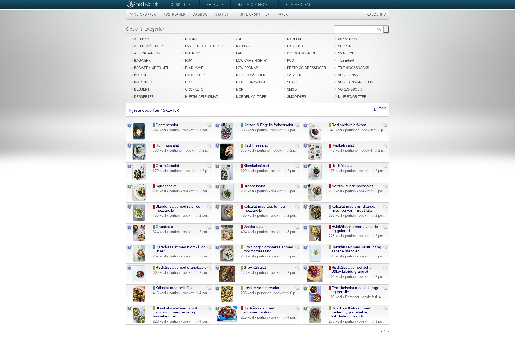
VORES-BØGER (350, 89)
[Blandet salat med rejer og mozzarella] (139, 220)
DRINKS (191, 39)
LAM (239, 53)
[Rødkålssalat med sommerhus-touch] (227, 321)
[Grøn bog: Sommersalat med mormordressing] (226, 261)
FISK (188, 60)
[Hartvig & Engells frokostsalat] (227, 138)
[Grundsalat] (139, 240)
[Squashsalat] (139, 199)
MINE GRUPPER (143, 14)
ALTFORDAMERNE (148, 53)
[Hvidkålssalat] (315, 159)
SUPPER (344, 46)
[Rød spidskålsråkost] (315, 138)
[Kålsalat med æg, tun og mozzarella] (227, 220)
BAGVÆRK (142, 60)
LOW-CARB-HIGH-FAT (252, 60)
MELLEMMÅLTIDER (251, 75)
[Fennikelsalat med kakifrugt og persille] (315, 301)
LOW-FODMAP (247, 68)
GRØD (190, 82)
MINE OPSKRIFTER (254, 14)
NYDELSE (294, 39)
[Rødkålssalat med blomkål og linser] (139, 261)
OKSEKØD (295, 46)
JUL (239, 39)
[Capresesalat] (139, 138)
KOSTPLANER (174, 14)
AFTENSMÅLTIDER (148, 46)
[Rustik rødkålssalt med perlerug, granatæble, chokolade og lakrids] (315, 322)
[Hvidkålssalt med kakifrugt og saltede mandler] (315, 261)
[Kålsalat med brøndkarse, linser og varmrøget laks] (315, 220)
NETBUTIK (215, 4)
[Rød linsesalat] (227, 159)
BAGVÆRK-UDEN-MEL (151, 68)
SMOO (292, 89)
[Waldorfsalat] (227, 240)
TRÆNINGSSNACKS (353, 68)
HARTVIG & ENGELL (254, 4)
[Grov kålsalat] (227, 281)
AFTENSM (141, 39)
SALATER (294, 75)
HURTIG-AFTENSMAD (201, 97)
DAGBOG (200, 14)
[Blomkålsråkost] (227, 179)
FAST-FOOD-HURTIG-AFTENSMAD (206, 46)
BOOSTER (142, 75)
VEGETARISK (348, 75)
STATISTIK (223, 14)
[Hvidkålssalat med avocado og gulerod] (315, 240)
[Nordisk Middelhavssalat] (315, 199)
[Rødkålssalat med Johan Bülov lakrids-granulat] (315, 281)
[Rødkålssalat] (315, 179)
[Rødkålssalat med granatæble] (139, 281)
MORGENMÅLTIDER (251, 97)
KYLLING (243, 46)
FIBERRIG (192, 53)
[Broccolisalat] (227, 199)
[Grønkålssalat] (139, 179)
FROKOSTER (195, 75)
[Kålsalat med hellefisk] (139, 301)
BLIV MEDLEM (297, 4)
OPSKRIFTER (182, 4)
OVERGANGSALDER (303, 53)
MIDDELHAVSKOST (251, 82)
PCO (290, 60)
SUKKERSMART (350, 39)
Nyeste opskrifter (144, 110)
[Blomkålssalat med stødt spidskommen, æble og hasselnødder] (139, 322)
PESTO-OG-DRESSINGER (306, 68)
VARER (282, 14)
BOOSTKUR (143, 82)
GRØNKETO (194, 89)
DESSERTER (144, 97)
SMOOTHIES (296, 97)
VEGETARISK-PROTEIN (355, 82)
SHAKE (292, 82)
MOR (240, 89)
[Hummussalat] (139, 159)
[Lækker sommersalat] (227, 301)
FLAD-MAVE (194, 68)
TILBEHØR (346, 60)
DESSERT (141, 89)
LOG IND (378, 14)
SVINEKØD (346, 53)
